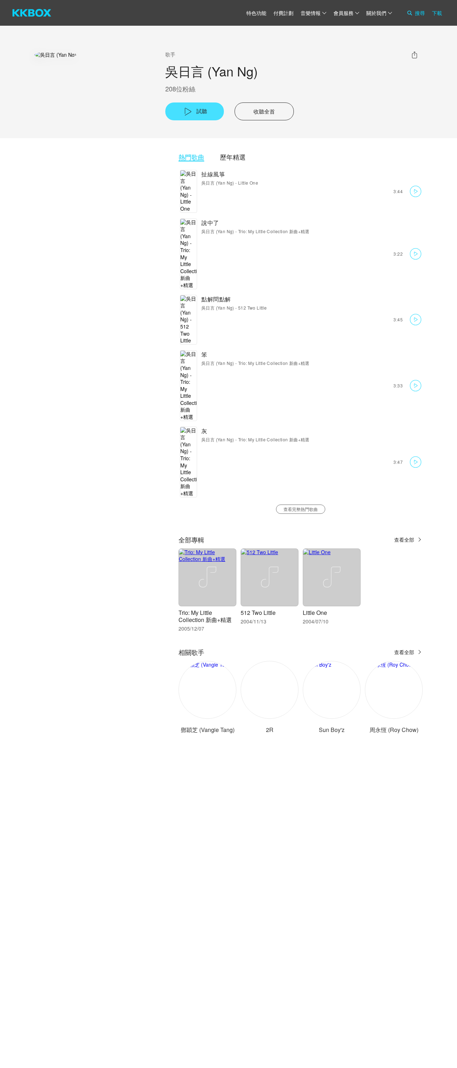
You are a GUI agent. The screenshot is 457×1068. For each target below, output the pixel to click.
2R (269, 730)
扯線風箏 (213, 174)
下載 (437, 12)
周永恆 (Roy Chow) (394, 730)
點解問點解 (216, 299)
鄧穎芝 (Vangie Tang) (208, 730)
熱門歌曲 (191, 156)
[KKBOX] (31, 13)
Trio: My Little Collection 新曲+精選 (274, 231)
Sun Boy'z (332, 730)
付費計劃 (283, 12)
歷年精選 (233, 156)
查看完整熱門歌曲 (300, 509)
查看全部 (404, 539)
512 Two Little (252, 308)
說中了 (210, 223)
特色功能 (256, 12)
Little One (248, 183)
